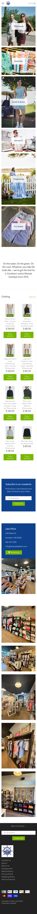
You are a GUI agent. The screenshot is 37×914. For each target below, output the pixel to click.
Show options (10, 335)
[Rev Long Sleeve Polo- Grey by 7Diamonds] (10, 432)
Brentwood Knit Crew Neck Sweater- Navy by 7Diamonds (10, 404)
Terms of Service (8, 879)
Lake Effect (19, 901)
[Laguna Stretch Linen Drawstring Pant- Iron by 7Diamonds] (10, 350)
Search (4, 863)
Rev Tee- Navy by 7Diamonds (27, 442)
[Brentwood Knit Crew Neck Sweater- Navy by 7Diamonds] (10, 392)
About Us (5, 866)
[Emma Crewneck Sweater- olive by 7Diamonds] (27, 310)
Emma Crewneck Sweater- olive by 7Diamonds (27, 322)
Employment (7, 869)
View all (32, 297)
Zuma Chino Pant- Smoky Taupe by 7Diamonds (10, 322)
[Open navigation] (2, 3)
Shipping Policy (8, 877)
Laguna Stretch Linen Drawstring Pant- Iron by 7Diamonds (10, 363)
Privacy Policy (7, 874)
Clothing (5, 296)
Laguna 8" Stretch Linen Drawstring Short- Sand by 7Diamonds (27, 363)
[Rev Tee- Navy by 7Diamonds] (27, 432)
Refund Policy (7, 871)
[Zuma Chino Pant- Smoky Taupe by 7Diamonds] (10, 310)
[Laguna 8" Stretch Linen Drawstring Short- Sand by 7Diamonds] (27, 350)
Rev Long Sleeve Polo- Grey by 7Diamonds (10, 444)
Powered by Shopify (8, 903)
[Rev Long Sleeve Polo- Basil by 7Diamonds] (27, 392)
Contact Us (6, 860)
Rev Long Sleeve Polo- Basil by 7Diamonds (27, 404)
